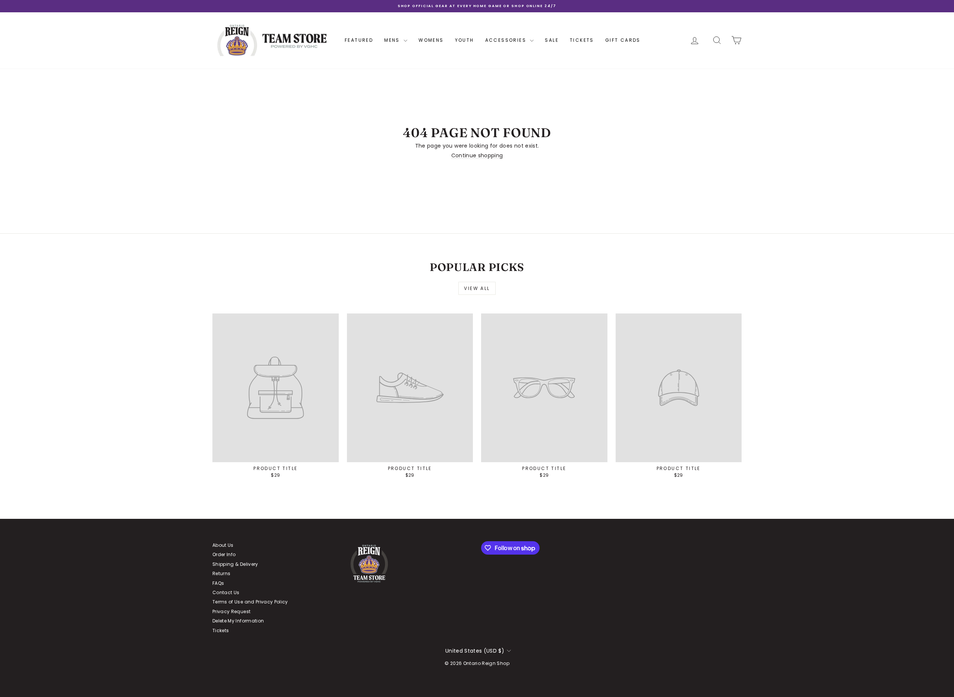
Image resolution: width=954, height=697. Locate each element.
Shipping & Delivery (235, 564)
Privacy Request (231, 611)
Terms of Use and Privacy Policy (250, 602)
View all (477, 288)
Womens (430, 40)
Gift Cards (623, 40)
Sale (552, 40)
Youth (464, 40)
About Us (223, 545)
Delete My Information (238, 621)
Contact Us (226, 592)
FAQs (218, 583)
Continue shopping (477, 155)
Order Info (224, 554)
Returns (221, 573)
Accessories (506, 40)
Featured (359, 40)
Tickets (582, 40)
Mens (393, 40)
